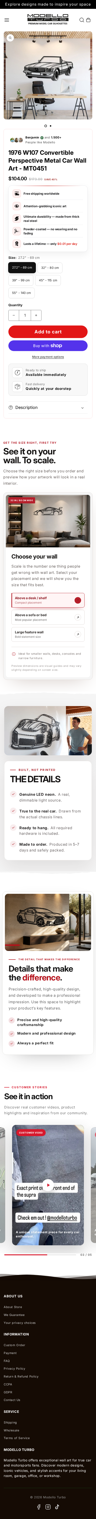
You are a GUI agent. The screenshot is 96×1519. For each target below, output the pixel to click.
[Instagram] (48, 1507)
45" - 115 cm (48, 280)
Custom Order (14, 1345)
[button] (6, 20)
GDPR (8, 1392)
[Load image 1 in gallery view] (45, 126)
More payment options (48, 356)
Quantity (15, 305)
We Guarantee (14, 1315)
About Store (13, 1307)
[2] (50, 126)
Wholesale (11, 1430)
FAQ (7, 1361)
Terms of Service (17, 1438)
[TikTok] (57, 1507)
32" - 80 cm (50, 268)
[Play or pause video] (48, 1185)
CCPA (8, 1384)
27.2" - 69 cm (22, 267)
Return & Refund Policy (21, 1376)
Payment (10, 1353)
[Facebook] (38, 1507)
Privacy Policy (14, 1368)
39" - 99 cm (21, 280)
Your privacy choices (20, 1323)
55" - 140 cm (21, 293)
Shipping (10, 1422)
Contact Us (12, 1400)
